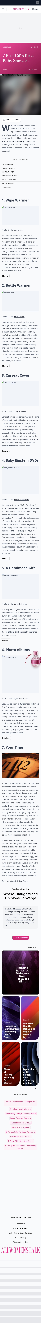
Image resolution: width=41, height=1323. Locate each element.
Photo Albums (8, 183)
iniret (37, 947)
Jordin (5, 70)
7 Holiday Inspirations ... (20, 1109)
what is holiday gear (21, 1127)
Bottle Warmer (8, 168)
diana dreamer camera (20, 1118)
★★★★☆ (34, 47)
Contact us (20, 1223)
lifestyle (7, 47)
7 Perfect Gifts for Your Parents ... (20, 1132)
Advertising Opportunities (20, 1233)
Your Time (7, 187)
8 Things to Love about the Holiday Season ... (20, 1147)
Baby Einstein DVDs (10, 176)
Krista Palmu (22, 881)
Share (17, 120)
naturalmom (19, 316)
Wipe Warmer (8, 164)
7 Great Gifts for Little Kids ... (20, 1141)
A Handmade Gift (9, 180)
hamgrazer (18, 230)
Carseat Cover (8, 172)
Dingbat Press (20, 411)
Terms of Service (20, 1242)
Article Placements (20, 1228)
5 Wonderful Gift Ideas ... (20, 1136)
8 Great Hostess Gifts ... (20, 1123)
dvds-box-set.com (21, 499)
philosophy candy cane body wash (20, 1113)
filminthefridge (20, 604)
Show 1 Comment (21, 938)
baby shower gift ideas (21, 141)
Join (36, 9)
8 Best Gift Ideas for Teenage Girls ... (20, 1103)
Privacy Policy (20, 1237)
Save (8, 120)
